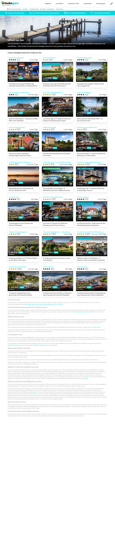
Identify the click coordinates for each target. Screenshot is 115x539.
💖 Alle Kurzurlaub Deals (14, 9)
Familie (86, 378)
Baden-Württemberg (37, 304)
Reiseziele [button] (43, 9)
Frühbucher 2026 (73, 3)
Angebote (48, 3)
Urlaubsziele (87, 3)
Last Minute (59, 3)
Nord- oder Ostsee (65, 319)
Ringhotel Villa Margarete (14, 345)
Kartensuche (59, 9)
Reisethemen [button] (50, 9)
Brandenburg (28, 304)
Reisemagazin (100, 3)
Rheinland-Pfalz (96, 327)
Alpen (34, 392)
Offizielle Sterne (51, 60)
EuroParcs (25, 9)
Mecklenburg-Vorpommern (50, 304)
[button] (37, 64)
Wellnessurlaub (64, 343)
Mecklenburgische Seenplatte (81, 312)
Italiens (50, 355)
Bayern (61, 304)
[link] (14, 13)
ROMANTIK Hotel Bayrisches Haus (42, 345)
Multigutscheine (34, 9)
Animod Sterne (18, 60)
